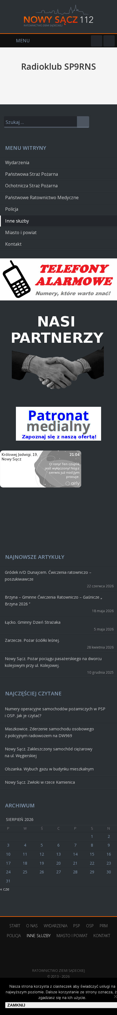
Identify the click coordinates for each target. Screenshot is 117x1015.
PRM (104, 925)
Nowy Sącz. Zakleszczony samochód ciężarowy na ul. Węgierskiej (48, 752)
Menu (15, 40)
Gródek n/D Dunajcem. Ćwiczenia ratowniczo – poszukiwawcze (48, 576)
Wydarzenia (17, 163)
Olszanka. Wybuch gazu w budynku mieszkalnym (49, 769)
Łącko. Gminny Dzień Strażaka (32, 622)
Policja (11, 209)
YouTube (109, 41)
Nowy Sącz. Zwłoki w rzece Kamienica (40, 782)
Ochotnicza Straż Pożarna (31, 186)
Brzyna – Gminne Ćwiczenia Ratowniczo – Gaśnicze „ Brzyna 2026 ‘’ (53, 600)
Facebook (96, 41)
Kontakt (13, 244)
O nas (32, 925)
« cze (4, 889)
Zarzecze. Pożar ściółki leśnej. (32, 640)
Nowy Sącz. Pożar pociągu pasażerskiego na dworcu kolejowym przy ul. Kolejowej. (53, 662)
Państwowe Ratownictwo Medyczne (42, 198)
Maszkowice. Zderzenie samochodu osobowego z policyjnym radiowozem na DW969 (49, 732)
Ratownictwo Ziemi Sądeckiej (58, 962)
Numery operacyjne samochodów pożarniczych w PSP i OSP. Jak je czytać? (55, 712)
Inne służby (17, 221)
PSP (76, 925)
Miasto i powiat (21, 233)
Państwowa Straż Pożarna (31, 174)
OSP (90, 925)
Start (14, 925)
